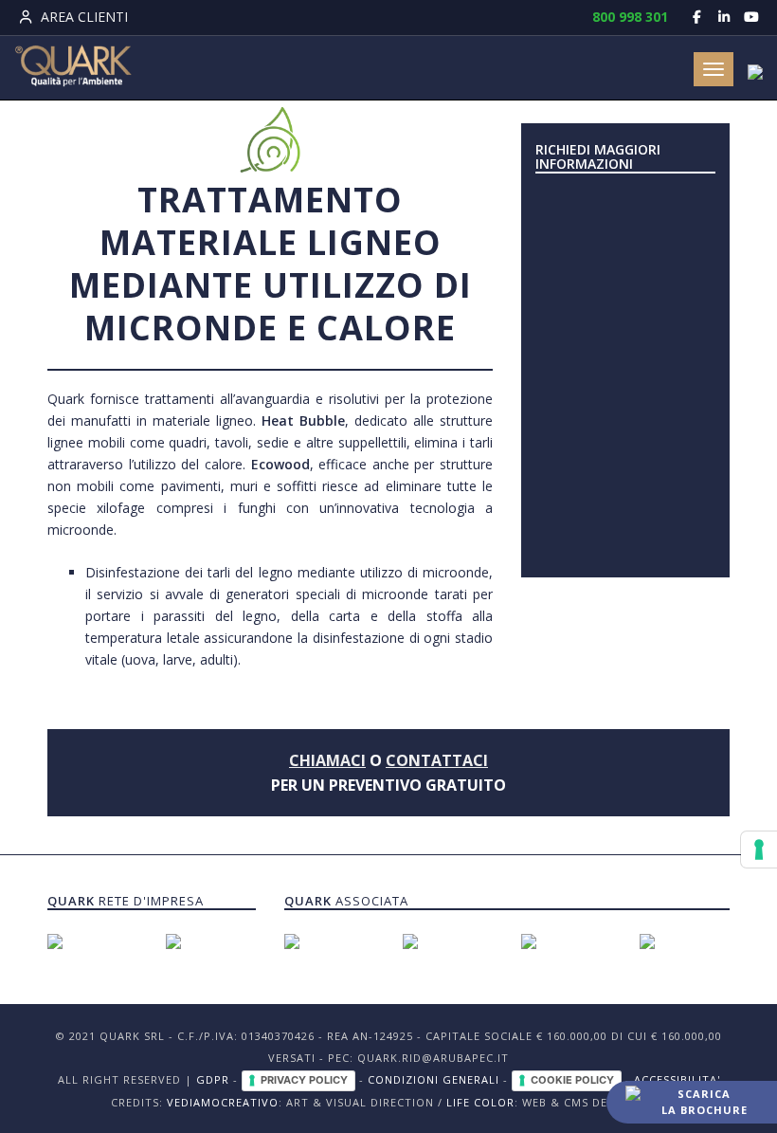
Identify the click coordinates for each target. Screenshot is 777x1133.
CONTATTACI (437, 760)
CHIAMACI (327, 760)
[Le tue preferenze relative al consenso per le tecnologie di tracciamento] (759, 849)
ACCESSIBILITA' (677, 1079)
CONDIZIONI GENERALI (433, 1079)
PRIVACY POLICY (304, 1080)
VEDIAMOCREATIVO (223, 1102)
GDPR (212, 1079)
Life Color (480, 1102)
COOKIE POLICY (572, 1080)
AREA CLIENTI (82, 17)
